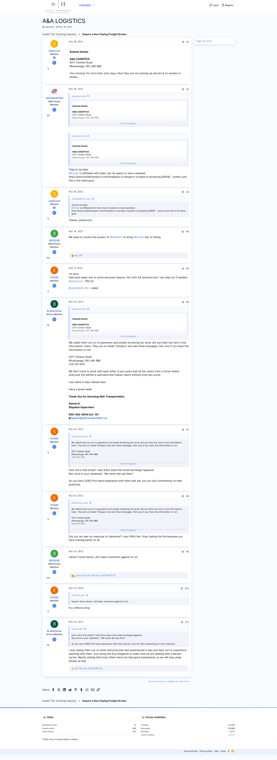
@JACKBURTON (78, 288)
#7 (187, 429)
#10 (187, 588)
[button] (93, 5)
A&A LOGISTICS (79, 59)
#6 (187, 302)
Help (216, 751)
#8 (187, 496)
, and (96, 575)
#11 (187, 622)
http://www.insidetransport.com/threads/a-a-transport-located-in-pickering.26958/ (119, 176)
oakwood (49, 27)
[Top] (229, 751)
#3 (187, 192)
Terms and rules (191, 751)
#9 (187, 551)
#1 (187, 41)
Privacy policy (206, 751)
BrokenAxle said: (79, 436)
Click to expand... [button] (129, 123)
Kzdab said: (77, 629)
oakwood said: (78, 96)
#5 (187, 268)
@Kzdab (74, 173)
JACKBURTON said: (81, 199)
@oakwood (76, 281)
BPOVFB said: (78, 595)
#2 (187, 89)
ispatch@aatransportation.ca (89, 418)
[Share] (183, 41)
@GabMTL (116, 237)
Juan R (231, 735)
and (88, 668)
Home (223, 751)
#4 (187, 231)
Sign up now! (204, 41)
